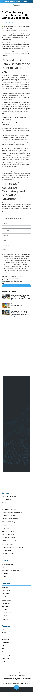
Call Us (5, 689)
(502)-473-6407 (23, 1)
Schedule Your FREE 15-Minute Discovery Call (16, 457)
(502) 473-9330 (13, 447)
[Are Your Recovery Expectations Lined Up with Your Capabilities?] (16, 28)
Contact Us (28, 689)
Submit (16, 286)
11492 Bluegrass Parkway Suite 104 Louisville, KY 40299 (16, 679)
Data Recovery (16, 212)
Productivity (8, 212)
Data (3, 212)
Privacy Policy (21, 675)
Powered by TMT (12, 675)
